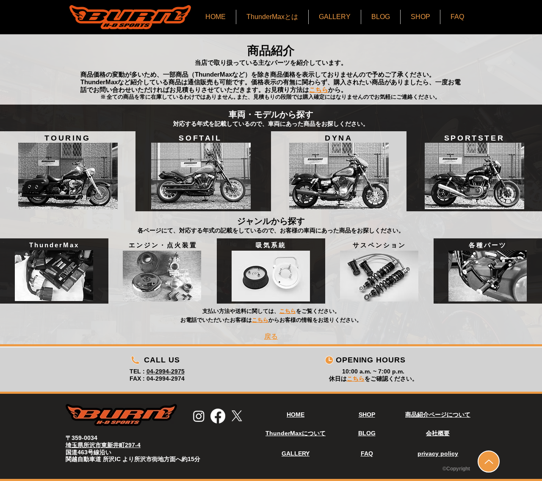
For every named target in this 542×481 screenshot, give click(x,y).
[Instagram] (198, 416)
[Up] (489, 462)
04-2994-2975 (166, 371)
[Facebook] (217, 416)
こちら (356, 378)
